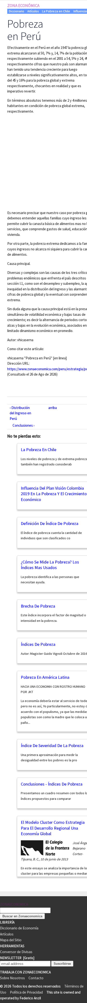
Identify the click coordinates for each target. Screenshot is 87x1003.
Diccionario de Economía (19, 928)
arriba (52, 407)
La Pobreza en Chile (56, 11)
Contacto (36, 978)
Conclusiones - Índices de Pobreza (51, 784)
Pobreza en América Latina (45, 677)
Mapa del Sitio (11, 940)
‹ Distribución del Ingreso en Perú (20, 413)
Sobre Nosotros (12, 978)
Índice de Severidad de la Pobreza (52, 745)
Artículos (33, 11)
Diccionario (16, 11)
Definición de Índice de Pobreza (49, 523)
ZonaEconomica (14, 904)
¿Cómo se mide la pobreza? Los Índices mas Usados (50, 565)
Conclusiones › (24, 425)
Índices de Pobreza (38, 644)
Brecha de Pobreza (38, 606)
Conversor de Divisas (16, 951)
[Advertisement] (43, 161)
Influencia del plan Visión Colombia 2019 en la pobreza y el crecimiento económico (54, 493)
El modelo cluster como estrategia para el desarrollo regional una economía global (53, 827)
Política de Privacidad (26, 992)
